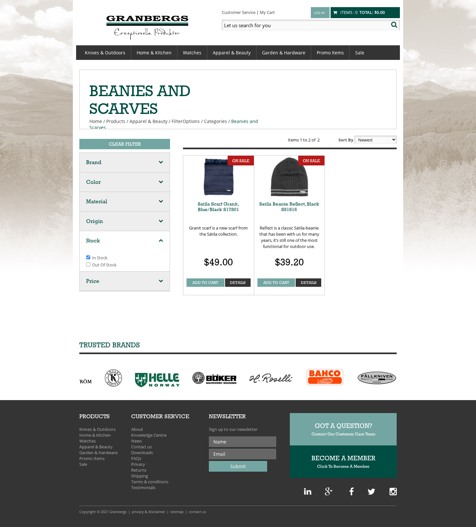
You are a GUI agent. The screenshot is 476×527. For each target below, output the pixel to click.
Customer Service (238, 12)
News (136, 441)
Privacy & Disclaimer (148, 511)
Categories (215, 121)
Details (237, 282)
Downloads (142, 452)
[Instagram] (393, 493)
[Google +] (307, 493)
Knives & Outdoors (105, 53)
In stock (100, 258)
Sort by (345, 140)
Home (95, 121)
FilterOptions (186, 121)
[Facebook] (351, 493)
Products (115, 121)
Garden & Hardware (283, 53)
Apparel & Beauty (232, 53)
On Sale (240, 160)
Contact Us (197, 511)
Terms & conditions (149, 482)
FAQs (136, 458)
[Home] (147, 26)
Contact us (141, 447)
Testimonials (143, 487)
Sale (359, 53)
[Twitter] (371, 493)
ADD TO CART (205, 282)
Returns (138, 470)
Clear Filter (125, 144)
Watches (192, 53)
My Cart (267, 12)
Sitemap (177, 511)
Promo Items (330, 53)
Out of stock (104, 265)
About (137, 429)
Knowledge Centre (148, 435)
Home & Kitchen (154, 53)
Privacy (138, 464)
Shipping (139, 476)
